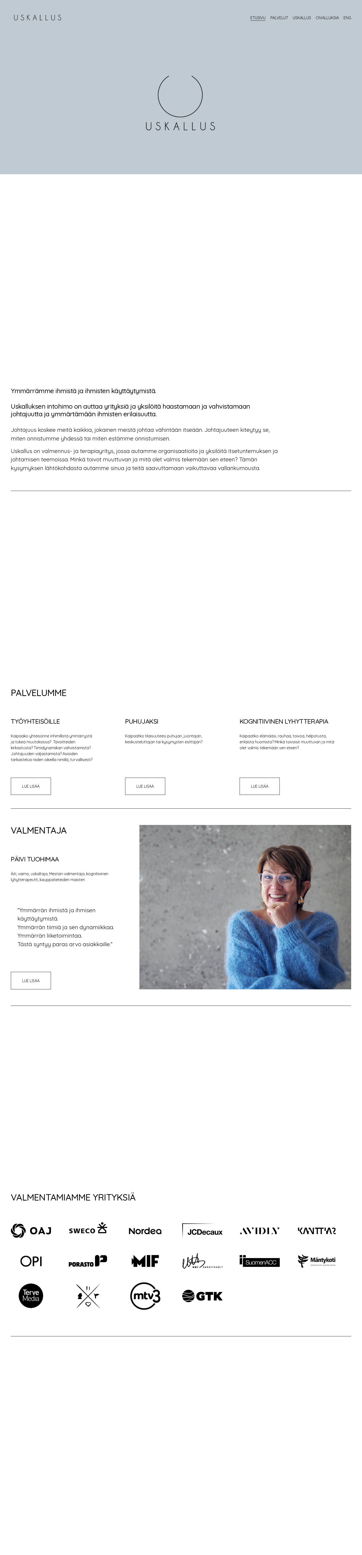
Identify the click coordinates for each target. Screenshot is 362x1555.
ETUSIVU (257, 17)
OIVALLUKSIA (327, 17)
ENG (347, 17)
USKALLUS (302, 17)
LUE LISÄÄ (31, 786)
